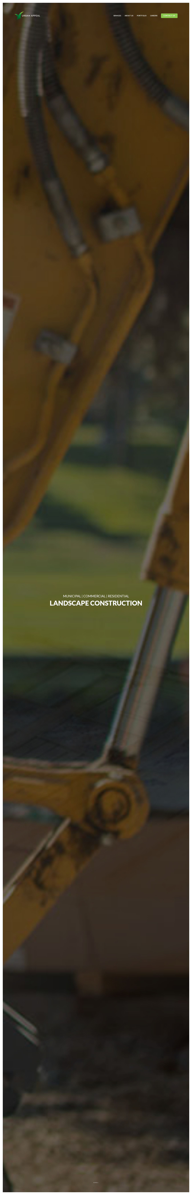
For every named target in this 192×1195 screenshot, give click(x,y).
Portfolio (141, 16)
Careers (153, 16)
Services (117, 16)
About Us (129, 16)
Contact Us (169, 16)
